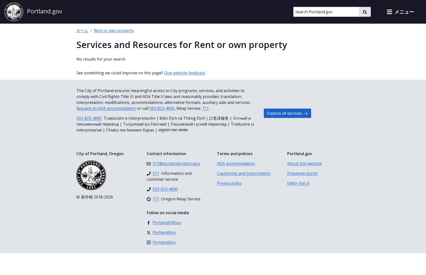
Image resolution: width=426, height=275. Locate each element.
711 (205, 108)
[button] (400, 12)
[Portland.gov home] (33, 12)
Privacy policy (229, 183)
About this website (304, 163)
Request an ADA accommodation (106, 108)
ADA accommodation (236, 163)
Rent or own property (114, 30)
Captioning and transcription (243, 173)
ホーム (82, 30)
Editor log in (298, 183)
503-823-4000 (162, 108)
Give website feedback (184, 73)
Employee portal (302, 173)
